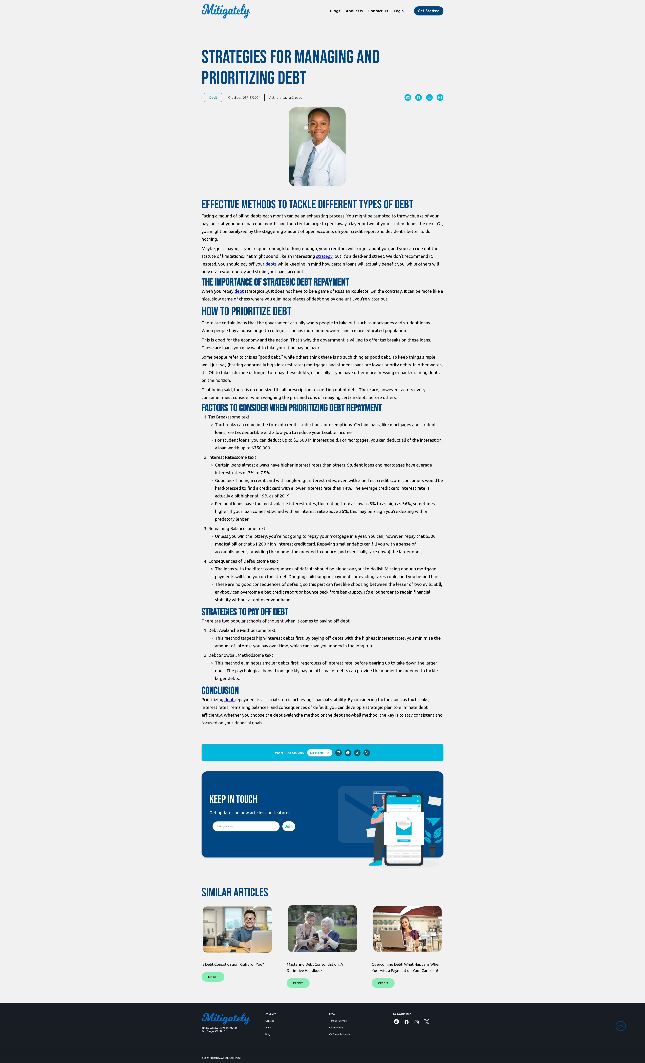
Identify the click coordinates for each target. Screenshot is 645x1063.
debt (239, 291)
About (268, 1027)
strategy (324, 256)
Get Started (429, 11)
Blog (267, 1034)
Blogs (335, 11)
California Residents (339, 1034)
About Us (354, 11)
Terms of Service (338, 1020)
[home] (226, 11)
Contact (269, 1020)
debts (271, 264)
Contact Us (378, 11)
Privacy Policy (336, 1027)
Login (399, 11)
